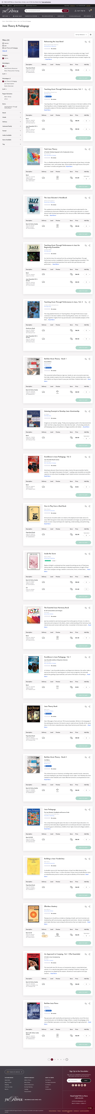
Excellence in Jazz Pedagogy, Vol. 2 (57, 457)
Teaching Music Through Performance (10, 107)
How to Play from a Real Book (55, 506)
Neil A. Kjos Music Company (50, 155)
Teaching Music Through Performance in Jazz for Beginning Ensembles (62, 246)
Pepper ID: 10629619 (30, 339)
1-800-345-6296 (79, 1098)
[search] (26, 11)
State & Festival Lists (29, 1084)
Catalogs (26, 1089)
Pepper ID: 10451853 (30, 983)
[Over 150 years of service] (14, 1072)
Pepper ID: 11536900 (30, 437)
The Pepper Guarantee (50, 1082)
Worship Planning (28, 1087)
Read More (48, 59)
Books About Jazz (9, 86)
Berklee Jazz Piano (51, 1003)
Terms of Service (52, 1110)
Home (3, 21)
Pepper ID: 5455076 (30, 737)
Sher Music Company (48, 711)
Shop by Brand (27, 1091)
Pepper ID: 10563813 (30, 274)
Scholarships (48, 1089)
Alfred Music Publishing (49, 815)
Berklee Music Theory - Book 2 (55, 757)
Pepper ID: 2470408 (30, 589)
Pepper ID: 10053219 (30, 129)
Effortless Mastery (50, 906)
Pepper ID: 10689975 (30, 486)
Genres (15, 21)
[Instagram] (79, 1085)
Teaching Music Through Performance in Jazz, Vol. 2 (63, 302)
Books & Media (9, 21)
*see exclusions (46, 2)
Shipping (7, 1084)
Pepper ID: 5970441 (30, 839)
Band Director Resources (10, 68)
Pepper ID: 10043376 (30, 120)
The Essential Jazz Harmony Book (56, 607)
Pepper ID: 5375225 (30, 886)
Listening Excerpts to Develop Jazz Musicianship (61, 411)
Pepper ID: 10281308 (30, 391)
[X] (76, 1085)
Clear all (4, 51)
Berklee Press (47, 365)
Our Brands (48, 1084)
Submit (85, 1080)
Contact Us (72, 5)
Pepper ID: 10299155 (30, 534)
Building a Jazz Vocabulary (54, 858)
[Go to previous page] (49, 1059)
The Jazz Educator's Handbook (55, 197)
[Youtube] (82, 1085)
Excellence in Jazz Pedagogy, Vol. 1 (57, 657)
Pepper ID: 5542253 (30, 934)
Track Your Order (8, 1087)
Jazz (19, 21)
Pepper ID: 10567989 (30, 686)
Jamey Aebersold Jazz (48, 613)
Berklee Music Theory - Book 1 (55, 359)
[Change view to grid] (91, 35)
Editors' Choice (27, 1080)
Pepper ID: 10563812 (30, 330)
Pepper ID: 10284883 (30, 789)
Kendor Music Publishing (49, 202)
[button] (6, 16)
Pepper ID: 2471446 (30, 225)
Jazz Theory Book (50, 706)
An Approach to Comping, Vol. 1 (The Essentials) (62, 954)
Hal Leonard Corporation (49, 510)
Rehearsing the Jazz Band (53, 41)
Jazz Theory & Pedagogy (10, 81)
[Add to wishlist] (86, 42)
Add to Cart (83, 78)
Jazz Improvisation (9, 83)
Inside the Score (50, 553)
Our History (48, 1080)
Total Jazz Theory (50, 149)
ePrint (6, 99)
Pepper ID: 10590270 (30, 637)
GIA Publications (47, 93)
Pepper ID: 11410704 (30, 176)
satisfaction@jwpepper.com (79, 1101)
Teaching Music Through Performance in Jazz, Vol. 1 (63, 89)
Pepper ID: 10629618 (30, 282)
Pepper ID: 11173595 (30, 69)
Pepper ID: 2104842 (30, 581)
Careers (47, 1087)
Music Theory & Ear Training (11, 70)
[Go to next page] (67, 1059)
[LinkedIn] (85, 1085)
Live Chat (88, 5)
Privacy (59, 1110)
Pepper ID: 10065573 (30, 1036)
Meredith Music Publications (50, 46)
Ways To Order (8, 1082)
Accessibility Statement (67, 1110)
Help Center (7, 1080)
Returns (6, 1089)
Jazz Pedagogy (50, 809)
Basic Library (7, 96)
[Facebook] (73, 1085)
